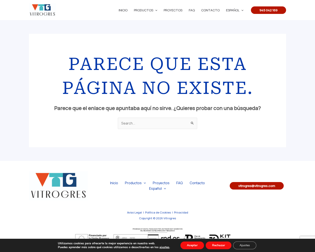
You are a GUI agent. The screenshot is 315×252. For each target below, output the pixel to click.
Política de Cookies (158, 212)
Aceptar (192, 245)
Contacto (210, 10)
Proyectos (173, 10)
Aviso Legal (134, 212)
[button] (268, 10)
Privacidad (181, 212)
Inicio (123, 10)
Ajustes (245, 245)
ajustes (164, 247)
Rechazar (218, 245)
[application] (155, 10)
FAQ (192, 10)
